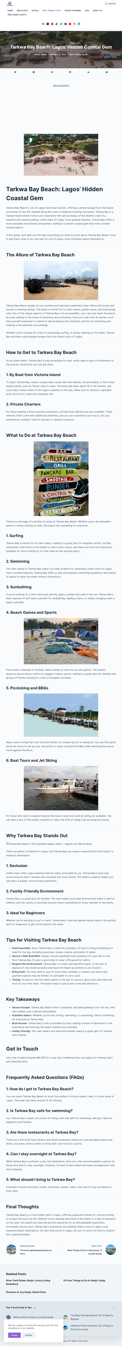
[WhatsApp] (61, 24)
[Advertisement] (61, 112)
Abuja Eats (22, 10)
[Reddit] (88, 72)
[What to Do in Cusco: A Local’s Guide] (8, 1317)
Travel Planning (72, 10)
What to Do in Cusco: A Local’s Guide (33, 1317)
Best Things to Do (52, 10)
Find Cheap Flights (17, 15)
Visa (87, 10)
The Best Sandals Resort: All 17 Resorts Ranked (92, 1317)
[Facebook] (43, 24)
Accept (14, 1335)
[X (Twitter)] (48, 24)
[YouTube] (70, 24)
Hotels (35, 10)
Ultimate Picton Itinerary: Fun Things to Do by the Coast (92, 1327)
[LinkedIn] (79, 24)
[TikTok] (56, 24)
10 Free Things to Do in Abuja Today (84, 1280)
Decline (28, 1335)
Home (10, 10)
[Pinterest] (74, 24)
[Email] (65, 24)
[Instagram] (52, 24)
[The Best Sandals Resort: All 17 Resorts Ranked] (65, 1317)
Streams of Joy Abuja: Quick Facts (26, 1292)
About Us (97, 10)
